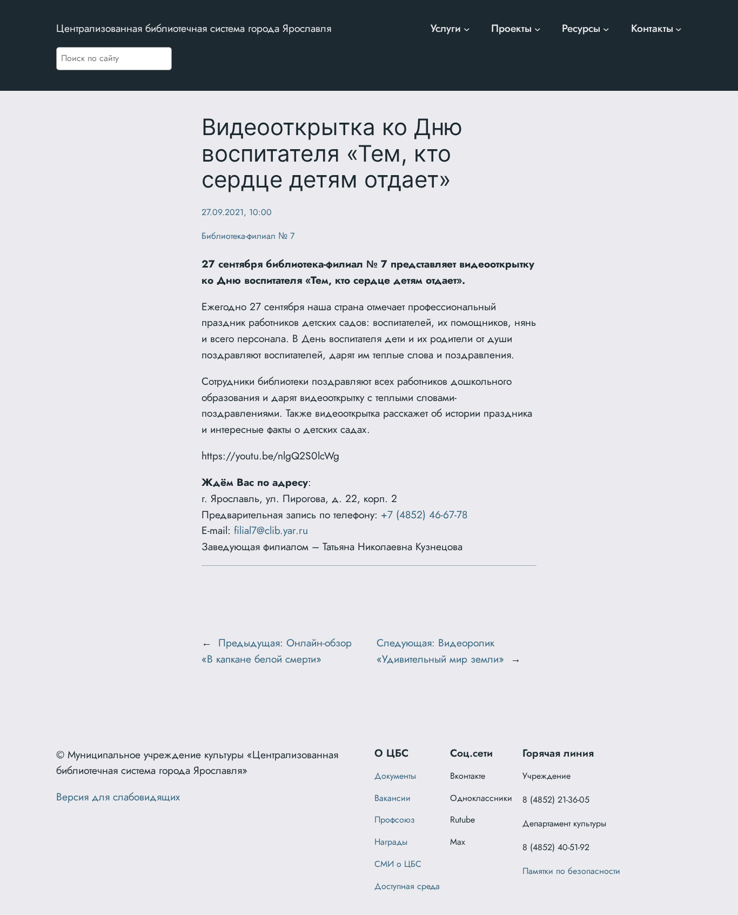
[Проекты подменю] (537, 28)
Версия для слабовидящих (118, 796)
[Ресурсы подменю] (606, 28)
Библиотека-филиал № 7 (248, 236)
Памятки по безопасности (571, 871)
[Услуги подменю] (467, 28)
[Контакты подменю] (678, 28)
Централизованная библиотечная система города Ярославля (193, 28)
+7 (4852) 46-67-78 (424, 514)
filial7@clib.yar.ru (271, 530)
